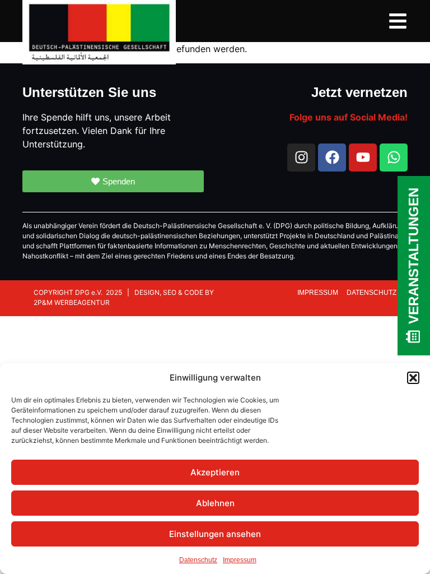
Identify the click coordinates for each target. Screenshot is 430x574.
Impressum (239, 560)
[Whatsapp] (394, 158)
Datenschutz (198, 560)
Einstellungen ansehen (215, 534)
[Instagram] (301, 158)
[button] (413, 377)
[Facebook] (332, 158)
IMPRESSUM (318, 293)
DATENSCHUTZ (371, 293)
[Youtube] (363, 158)
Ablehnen (215, 503)
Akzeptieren (215, 472)
